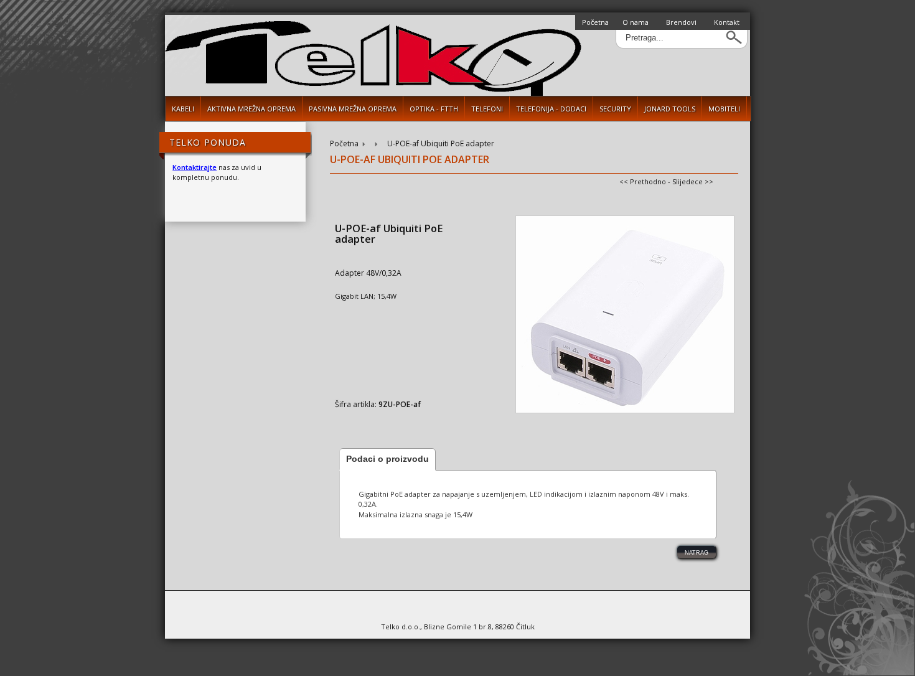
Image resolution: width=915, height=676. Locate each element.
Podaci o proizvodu (387, 459)
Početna (595, 22)
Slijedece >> (692, 181)
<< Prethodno (642, 181)
